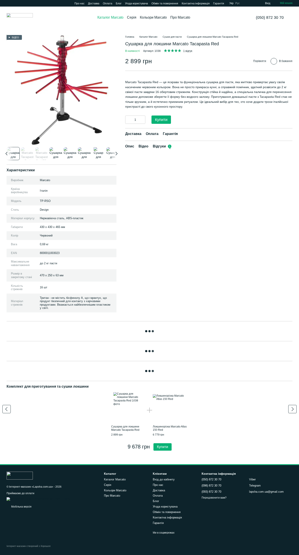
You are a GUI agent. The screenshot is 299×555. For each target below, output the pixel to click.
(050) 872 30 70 (270, 17)
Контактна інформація (196, 3)
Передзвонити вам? (214, 497)
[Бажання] (253, 3)
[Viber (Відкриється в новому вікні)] (19, 3)
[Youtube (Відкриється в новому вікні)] (8, 3)
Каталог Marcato (110, 17)
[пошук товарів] (198, 17)
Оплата (107, 3)
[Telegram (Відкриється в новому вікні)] (13, 3)
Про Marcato (180, 17)
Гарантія (218, 3)
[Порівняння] (246, 3)
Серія (131, 17)
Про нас (79, 3)
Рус (237, 3)
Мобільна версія (21, 506)
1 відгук (187, 51)
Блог (118, 3)
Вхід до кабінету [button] (164, 479)
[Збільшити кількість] (142, 120)
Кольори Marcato (153, 17)
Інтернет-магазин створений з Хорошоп (29, 546)
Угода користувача (136, 3)
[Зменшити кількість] (128, 120)
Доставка (93, 3)
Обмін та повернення (164, 3)
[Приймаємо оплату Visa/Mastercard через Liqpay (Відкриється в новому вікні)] (38, 498)
